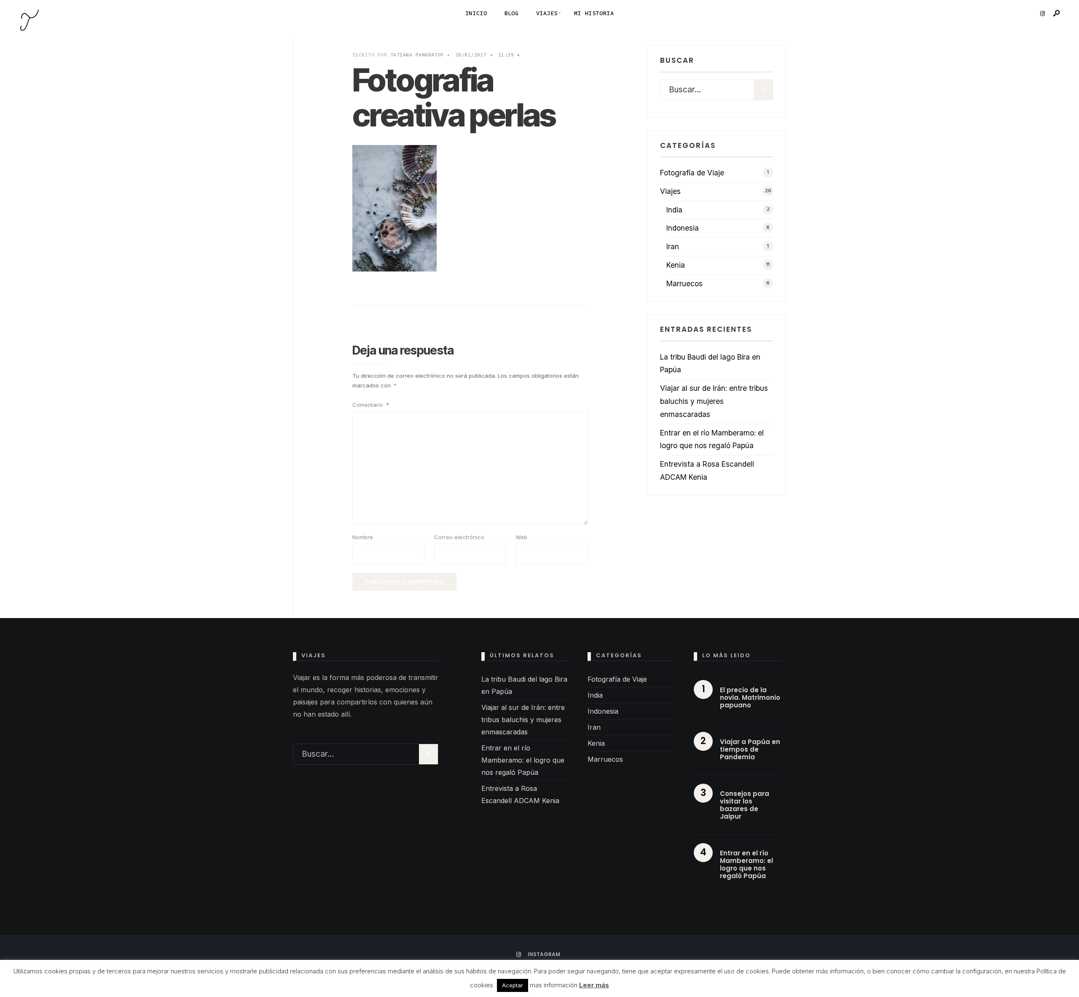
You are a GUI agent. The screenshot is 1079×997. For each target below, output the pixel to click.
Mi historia (594, 13)
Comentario (370, 404)
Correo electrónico (459, 537)
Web (521, 537)
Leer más (594, 985)
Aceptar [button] (512, 985)
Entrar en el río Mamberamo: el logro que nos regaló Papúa (522, 760)
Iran (672, 246)
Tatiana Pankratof (417, 54)
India (674, 209)
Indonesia (682, 227)
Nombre (362, 537)
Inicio (476, 13)
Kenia (675, 265)
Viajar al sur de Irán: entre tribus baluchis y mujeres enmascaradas (714, 401)
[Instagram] (1042, 14)
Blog (511, 13)
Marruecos (684, 283)
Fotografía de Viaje (692, 172)
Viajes (547, 13)
